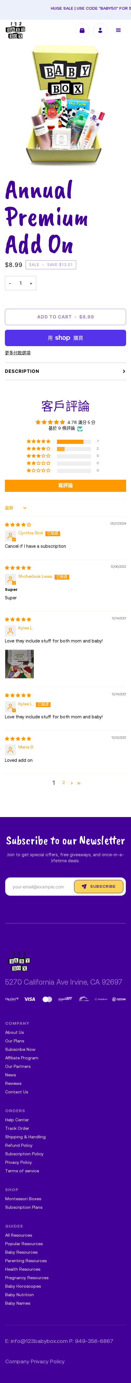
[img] (18, 525)
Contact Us (16, 1092)
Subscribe (103, 886)
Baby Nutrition (19, 1295)
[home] (15, 30)
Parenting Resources (26, 1261)
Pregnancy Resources (26, 1278)
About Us (14, 1032)
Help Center (17, 1120)
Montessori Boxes (23, 1199)
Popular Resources (24, 1244)
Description (22, 371)
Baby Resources (21, 1252)
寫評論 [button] (65, 485)
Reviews (13, 1084)
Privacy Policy (18, 1162)
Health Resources (22, 1269)
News (10, 1075)
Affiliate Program (21, 1058)
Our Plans (14, 1041)
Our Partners (17, 1067)
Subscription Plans (23, 1207)
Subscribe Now (20, 1049)
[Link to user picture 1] (19, 664)
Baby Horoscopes (23, 1286)
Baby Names (17, 1303)
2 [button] (63, 783)
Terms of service (22, 1171)
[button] (118, 30)
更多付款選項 (17, 353)
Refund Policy (19, 1145)
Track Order (17, 1128)
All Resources (18, 1235)
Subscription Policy (24, 1154)
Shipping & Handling (25, 1137)
